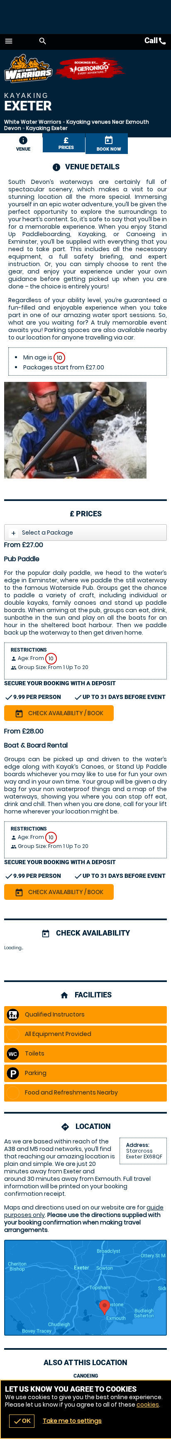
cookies (148, 1404)
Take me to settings (72, 1421)
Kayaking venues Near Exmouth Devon (76, 125)
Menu (8, 41)
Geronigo (90, 68)
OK (22, 1421)
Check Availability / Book (59, 713)
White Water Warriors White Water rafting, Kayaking (29, 68)
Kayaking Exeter (47, 128)
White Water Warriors (32, 121)
